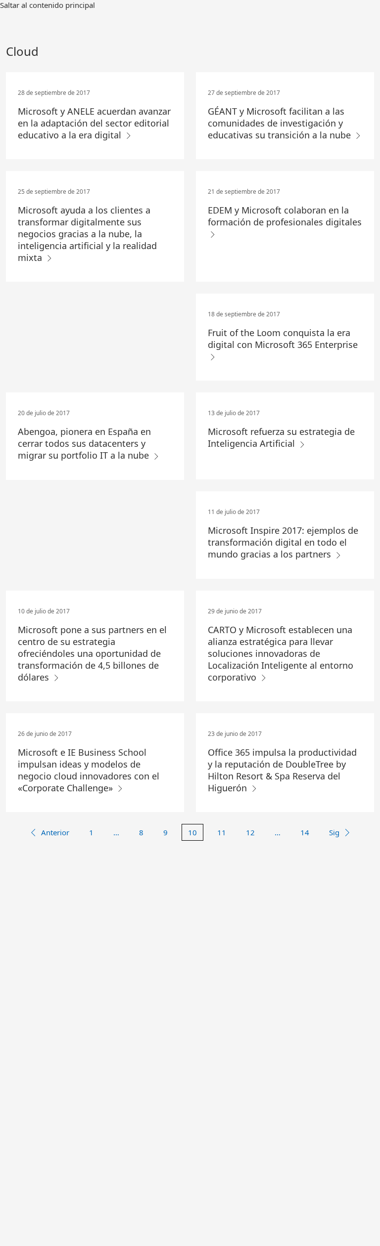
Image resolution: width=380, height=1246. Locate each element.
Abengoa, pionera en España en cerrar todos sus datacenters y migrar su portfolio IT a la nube (84, 443)
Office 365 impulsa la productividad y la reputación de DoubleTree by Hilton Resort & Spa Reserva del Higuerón (282, 770)
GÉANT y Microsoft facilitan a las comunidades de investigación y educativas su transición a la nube (280, 123)
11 (221, 832)
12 (250, 832)
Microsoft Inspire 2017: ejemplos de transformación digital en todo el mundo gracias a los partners (283, 542)
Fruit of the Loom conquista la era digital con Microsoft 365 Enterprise (283, 338)
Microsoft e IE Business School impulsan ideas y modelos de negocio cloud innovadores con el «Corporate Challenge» (88, 770)
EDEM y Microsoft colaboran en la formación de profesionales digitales (285, 216)
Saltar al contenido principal (47, 5)
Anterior (55, 832)
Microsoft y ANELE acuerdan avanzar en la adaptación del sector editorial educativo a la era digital (94, 123)
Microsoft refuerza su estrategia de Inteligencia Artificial (281, 437)
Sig (334, 832)
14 (304, 832)
